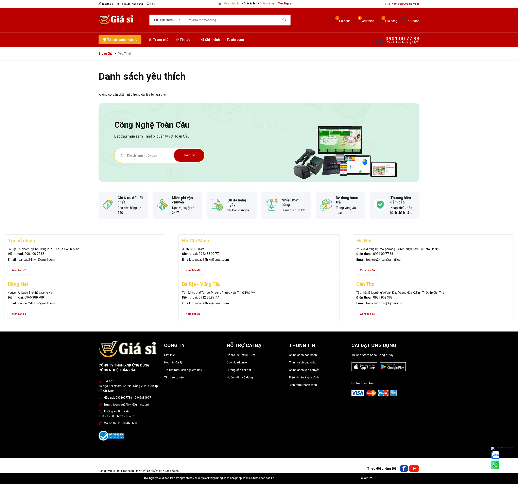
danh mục (120, 40)
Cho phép (366, 478)
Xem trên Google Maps (405, 3)
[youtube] (414, 468)
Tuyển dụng (235, 40)
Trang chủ (160, 40)
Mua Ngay (284, 3)
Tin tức (185, 40)
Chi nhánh (212, 40)
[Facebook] (404, 468)
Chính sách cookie (262, 478)
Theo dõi (189, 155)
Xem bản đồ (19, 270)
